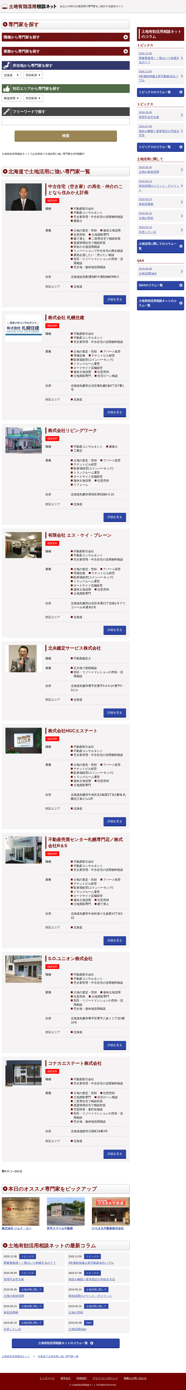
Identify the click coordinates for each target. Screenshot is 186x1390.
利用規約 (81, 1378)
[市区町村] (33, 98)
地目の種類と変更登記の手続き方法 (91, 1279)
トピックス (27, 1256)
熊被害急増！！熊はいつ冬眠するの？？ (30, 1262)
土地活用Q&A (77, 1329)
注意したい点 (12, 1329)
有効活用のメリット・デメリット (90, 1295)
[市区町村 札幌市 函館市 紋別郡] (33, 75)
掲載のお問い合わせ (135, 1378)
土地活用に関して (31, 1289)
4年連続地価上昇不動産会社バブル (91, 1262)
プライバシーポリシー (105, 1378)
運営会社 (65, 1378)
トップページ (47, 1378)
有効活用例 (11, 1312)
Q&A (88, 1322)
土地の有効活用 (14, 1295)
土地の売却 (75, 1312)
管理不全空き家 (14, 1279)
